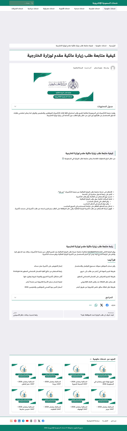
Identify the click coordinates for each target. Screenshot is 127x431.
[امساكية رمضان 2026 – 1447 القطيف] (50, 400)
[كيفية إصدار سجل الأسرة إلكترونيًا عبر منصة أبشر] (37, 282)
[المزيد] (90, 305)
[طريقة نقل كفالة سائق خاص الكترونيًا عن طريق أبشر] (90, 287)
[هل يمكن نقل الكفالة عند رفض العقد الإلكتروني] (90, 282)
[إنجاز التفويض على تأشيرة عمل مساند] (37, 266)
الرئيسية (112, 46)
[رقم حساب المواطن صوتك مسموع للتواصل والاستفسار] (90, 266)
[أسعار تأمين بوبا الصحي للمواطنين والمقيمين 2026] (37, 287)
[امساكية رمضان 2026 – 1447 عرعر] (103, 400)
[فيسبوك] (107, 305)
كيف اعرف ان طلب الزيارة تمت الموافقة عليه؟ (97, 315)
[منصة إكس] (101, 305)
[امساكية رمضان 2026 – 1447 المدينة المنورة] (77, 375)
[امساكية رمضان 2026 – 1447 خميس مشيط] (24, 400)
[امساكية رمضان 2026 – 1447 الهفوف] (77, 400)
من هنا (61, 192)
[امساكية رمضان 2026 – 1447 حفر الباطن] (24, 375)
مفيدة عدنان (98, 68)
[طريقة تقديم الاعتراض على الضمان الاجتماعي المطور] (90, 276)
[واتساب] (96, 305)
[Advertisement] (63, 27)
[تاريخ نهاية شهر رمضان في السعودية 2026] (103, 375)
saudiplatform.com (95, 252)
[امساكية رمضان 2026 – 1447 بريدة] (50, 375)
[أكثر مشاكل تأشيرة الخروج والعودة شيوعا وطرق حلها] (37, 276)
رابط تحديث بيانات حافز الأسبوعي (25, 315)
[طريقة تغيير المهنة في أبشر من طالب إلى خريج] (90, 271)
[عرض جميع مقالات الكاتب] (112, 67)
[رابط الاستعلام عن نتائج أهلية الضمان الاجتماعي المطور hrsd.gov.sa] (37, 271)
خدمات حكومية (101, 46)
